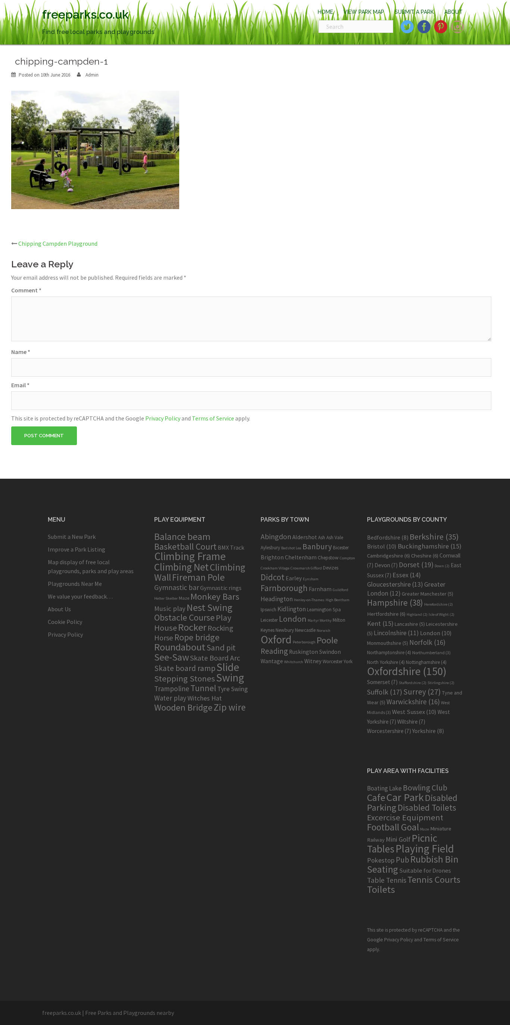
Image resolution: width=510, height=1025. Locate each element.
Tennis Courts (433, 879)
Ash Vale (334, 537)
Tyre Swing (232, 689)
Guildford (340, 589)
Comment (26, 290)
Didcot (272, 577)
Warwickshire (413, 701)
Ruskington (303, 651)
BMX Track (231, 547)
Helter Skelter (166, 598)
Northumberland (431, 652)
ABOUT (453, 12)
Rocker (192, 627)
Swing (230, 677)
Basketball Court (185, 546)
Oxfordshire (407, 671)
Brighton (272, 557)
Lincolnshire (396, 633)
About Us (59, 609)
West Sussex (414, 712)
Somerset (382, 682)
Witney (312, 661)
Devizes (330, 568)
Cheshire (424, 555)
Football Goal (393, 827)
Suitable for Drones (425, 871)
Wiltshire (411, 721)
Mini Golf (398, 839)
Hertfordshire (386, 614)
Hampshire (395, 602)
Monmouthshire (387, 643)
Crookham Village (275, 568)
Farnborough (284, 588)
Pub (402, 860)
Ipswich (268, 609)
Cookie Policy (65, 621)
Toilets (381, 889)
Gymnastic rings (221, 587)
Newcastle (305, 630)
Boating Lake (384, 788)
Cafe (376, 797)
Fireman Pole (198, 577)
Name (20, 351)
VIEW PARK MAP (363, 12)
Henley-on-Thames (309, 599)
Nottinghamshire (426, 662)
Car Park (405, 797)
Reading (274, 651)
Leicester (269, 620)
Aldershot (304, 537)
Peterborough (304, 642)
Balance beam (182, 537)
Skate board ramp (184, 668)
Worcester (332, 661)
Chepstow (328, 558)
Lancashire (410, 624)
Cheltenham (301, 557)
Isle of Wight (441, 614)
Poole (327, 640)
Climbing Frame (190, 556)
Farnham (320, 589)
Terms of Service (213, 418)
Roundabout (179, 647)
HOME (325, 12)
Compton (347, 558)
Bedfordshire (387, 537)
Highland (417, 614)
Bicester (341, 547)
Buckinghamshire (429, 546)
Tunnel (203, 688)
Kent (380, 623)
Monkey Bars (214, 596)
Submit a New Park (72, 536)
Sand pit (221, 647)
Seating (382, 869)
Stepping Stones (184, 678)
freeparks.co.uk (85, 14)
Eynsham (310, 579)
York (347, 661)
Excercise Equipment (405, 817)
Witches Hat (204, 698)
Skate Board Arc (215, 657)
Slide (228, 667)
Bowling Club (425, 788)
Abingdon (276, 536)
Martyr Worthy (320, 620)
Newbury (285, 630)
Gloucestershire (395, 584)
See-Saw (171, 657)
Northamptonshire (389, 652)
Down (442, 565)
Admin (92, 75)
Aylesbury (270, 547)
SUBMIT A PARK (414, 12)
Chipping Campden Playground (57, 243)
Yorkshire (428, 730)
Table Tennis (386, 880)
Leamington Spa (324, 609)
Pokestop (381, 860)
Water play (170, 697)
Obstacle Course (184, 617)
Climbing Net (181, 566)
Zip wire (230, 707)
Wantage (272, 661)
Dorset (416, 564)
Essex (406, 575)
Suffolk (384, 691)
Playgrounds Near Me (75, 583)
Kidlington (291, 609)
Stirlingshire (440, 682)
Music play (170, 608)
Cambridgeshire (388, 555)
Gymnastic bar (176, 587)
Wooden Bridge (183, 707)
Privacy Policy (162, 418)
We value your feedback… (80, 596)
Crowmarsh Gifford (306, 568)
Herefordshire (438, 604)
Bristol (382, 546)
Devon (386, 565)
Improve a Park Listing (76, 549)
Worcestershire (389, 730)
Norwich (323, 630)
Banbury (317, 546)
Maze (184, 598)
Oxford (276, 639)
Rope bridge (197, 637)
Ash (321, 537)
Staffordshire (412, 682)
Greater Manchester (427, 593)
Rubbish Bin (434, 859)
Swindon (330, 651)
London (293, 619)
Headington (277, 599)
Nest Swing (210, 607)
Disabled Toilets (427, 807)
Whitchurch (293, 661)
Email (20, 385)
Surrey (422, 692)
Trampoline (171, 688)
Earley (294, 578)
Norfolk (427, 642)
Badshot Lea (291, 548)
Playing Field (424, 848)
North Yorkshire (386, 662)
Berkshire (434, 536)
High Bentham (337, 599)
